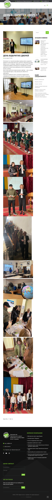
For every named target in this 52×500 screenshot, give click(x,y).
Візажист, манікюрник (39, 79)
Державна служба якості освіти (34, 442)
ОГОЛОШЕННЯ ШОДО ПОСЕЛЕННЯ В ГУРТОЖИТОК (44, 61)
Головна (5, 18)
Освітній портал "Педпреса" (33, 438)
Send (23, 474)
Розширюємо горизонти (44, 68)
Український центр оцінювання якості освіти (37, 451)
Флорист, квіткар (38, 83)
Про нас (10, 18)
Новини (15, 18)
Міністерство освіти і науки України (35, 436)
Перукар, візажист (38, 81)
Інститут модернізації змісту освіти (35, 440)
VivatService (28, 497)
